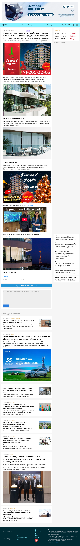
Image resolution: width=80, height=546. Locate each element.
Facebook (38, 532)
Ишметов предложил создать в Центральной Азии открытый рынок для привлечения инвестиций (18, 406)
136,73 (63, 39)
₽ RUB (57, 39)
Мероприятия (51, 25)
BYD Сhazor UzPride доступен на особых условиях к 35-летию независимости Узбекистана (26, 338)
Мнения (24, 25)
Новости (12, 25)
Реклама (19, 532)
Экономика (12, 402)
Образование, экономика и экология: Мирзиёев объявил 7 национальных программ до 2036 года (17, 440)
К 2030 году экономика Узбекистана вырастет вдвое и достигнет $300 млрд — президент (18, 512)
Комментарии (15, 280)
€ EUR (57, 36)
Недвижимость (41, 25)
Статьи (18, 25)
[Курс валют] (73, 25)
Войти (6, 306)
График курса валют (59, 42)
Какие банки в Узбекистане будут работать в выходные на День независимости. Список (15, 424)
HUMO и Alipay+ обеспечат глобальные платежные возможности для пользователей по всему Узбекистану (24, 459)
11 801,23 (63, 33)
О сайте (19, 534)
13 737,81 (63, 36)
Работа (18, 539)
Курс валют (57, 30)
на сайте (30, 205)
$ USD (57, 33)
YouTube (38, 537)
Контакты (19, 530)
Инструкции (31, 25)
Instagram (38, 534)
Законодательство (15, 318)
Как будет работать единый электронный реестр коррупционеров (18, 321)
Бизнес (12, 334)
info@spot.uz (55, 542)
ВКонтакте (38, 536)
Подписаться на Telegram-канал (27, 285)
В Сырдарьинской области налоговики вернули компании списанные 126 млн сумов (17, 390)
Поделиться (26, 280)
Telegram (38, 530)
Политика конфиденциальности (22, 536)
